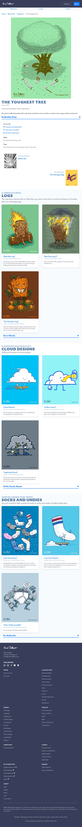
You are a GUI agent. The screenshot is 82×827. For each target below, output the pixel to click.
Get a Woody (9, 335)
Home (4, 14)
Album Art (45, 691)
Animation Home (9, 748)
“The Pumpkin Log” (11, 321)
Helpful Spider (46, 754)
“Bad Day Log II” (50, 256)
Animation (8, 745)
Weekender (45, 760)
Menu (76, 4)
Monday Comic (46, 748)
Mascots (6, 740)
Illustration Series (47, 685)
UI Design (6, 713)
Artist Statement (47, 710)
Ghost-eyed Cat (46, 679)
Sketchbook (45, 703)
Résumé (44, 764)
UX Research (7, 716)
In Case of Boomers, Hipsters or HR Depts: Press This (41, 821)
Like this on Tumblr (12, 130)
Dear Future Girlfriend (48, 751)
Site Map (17, 817)
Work (6, 670)
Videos (6, 790)
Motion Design (8, 734)
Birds (43, 719)
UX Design (7, 710)
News (5, 787)
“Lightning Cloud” (10, 472)
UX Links (42, 817)
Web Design (7, 728)
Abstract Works (46, 713)
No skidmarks (9, 635)
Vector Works (46, 682)
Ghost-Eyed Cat (8, 776)
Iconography (7, 722)
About (68, 9)
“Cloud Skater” (9, 407)
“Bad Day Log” (9, 256)
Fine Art (45, 707)
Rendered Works (47, 673)
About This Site (34, 817)
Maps (43, 688)
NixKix (5, 779)
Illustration (13, 9)
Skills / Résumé (46, 767)
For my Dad (7, 799)
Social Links (54, 817)
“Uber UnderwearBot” (12, 625)
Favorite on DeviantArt (14, 127)
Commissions (46, 725)
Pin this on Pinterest (12, 133)
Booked (67, 4)
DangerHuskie (46, 676)
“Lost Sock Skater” (51, 558)
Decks (43, 716)
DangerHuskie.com (9, 767)
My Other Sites (9, 764)
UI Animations (8, 731)
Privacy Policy (63, 817)
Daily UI (6, 725)
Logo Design (7, 737)
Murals (44, 700)
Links (5, 796)
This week (6, 676)
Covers (44, 694)
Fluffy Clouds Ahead (12, 486)
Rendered (20, 14)
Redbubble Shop (9, 117)
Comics (41, 9)
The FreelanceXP (8, 773)
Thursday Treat (46, 757)
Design (6, 707)
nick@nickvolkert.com (11, 656)
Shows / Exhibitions (47, 722)
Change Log (24, 817)
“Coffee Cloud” (50, 407)
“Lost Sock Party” (10, 558)
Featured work (8, 673)
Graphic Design (8, 719)
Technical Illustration (48, 697)
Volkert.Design (8, 770)
